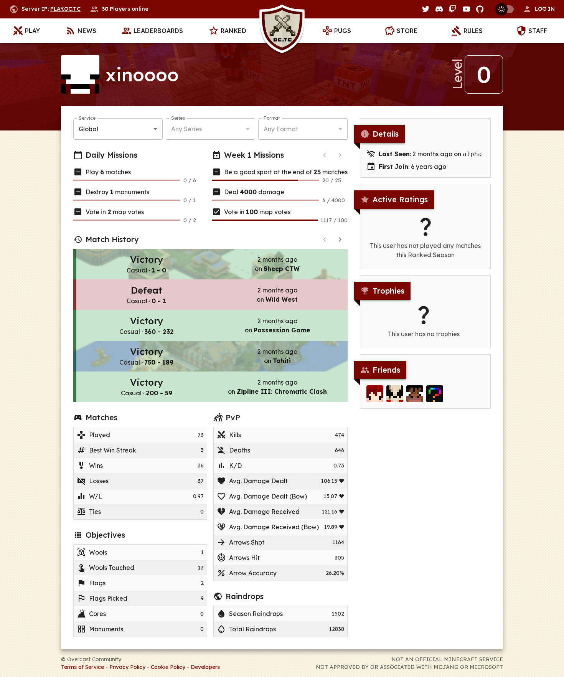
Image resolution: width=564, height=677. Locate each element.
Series (178, 118)
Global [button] (88, 129)
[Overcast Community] (282, 31)
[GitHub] (479, 9)
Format (272, 118)
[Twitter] (425, 9)
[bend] (434, 393)
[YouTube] (466, 9)
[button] (538, 9)
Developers (205, 667)
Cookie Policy (168, 667)
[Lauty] (414, 393)
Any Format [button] (281, 129)
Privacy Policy (127, 667)
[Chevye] (374, 393)
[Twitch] (452, 9)
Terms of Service (82, 667)
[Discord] (439, 9)
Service (87, 118)
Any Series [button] (186, 129)
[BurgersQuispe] (394, 393)
